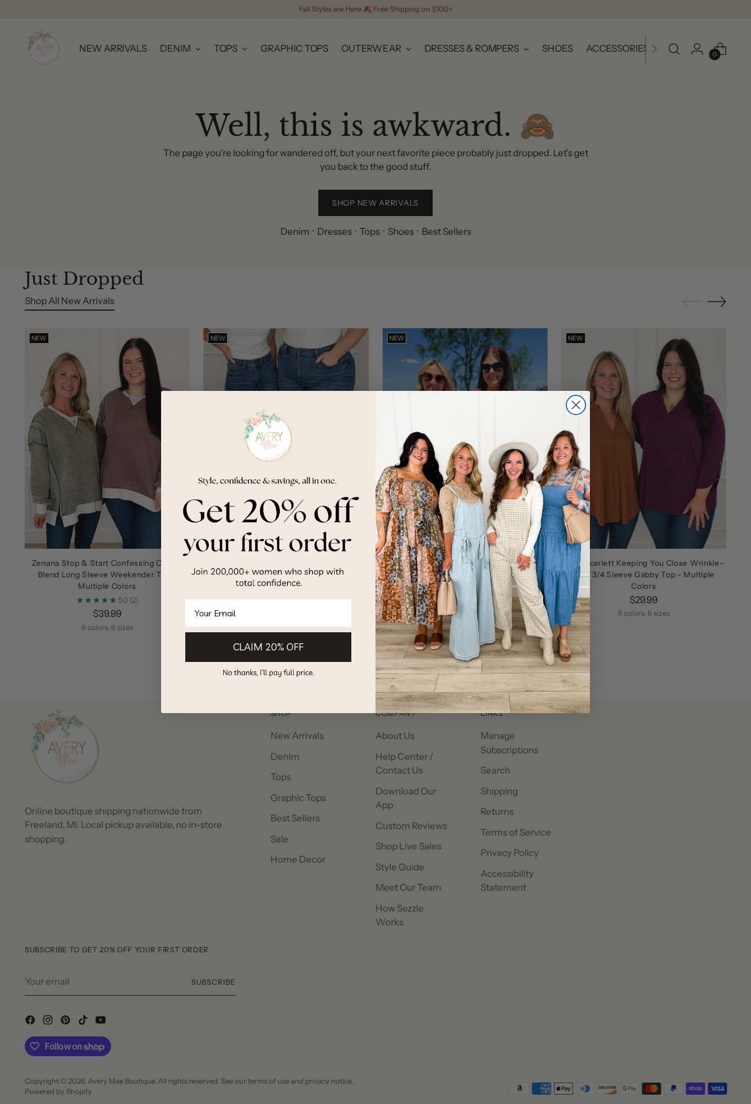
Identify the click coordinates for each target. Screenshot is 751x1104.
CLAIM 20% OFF (268, 647)
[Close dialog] (576, 405)
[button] (268, 672)
